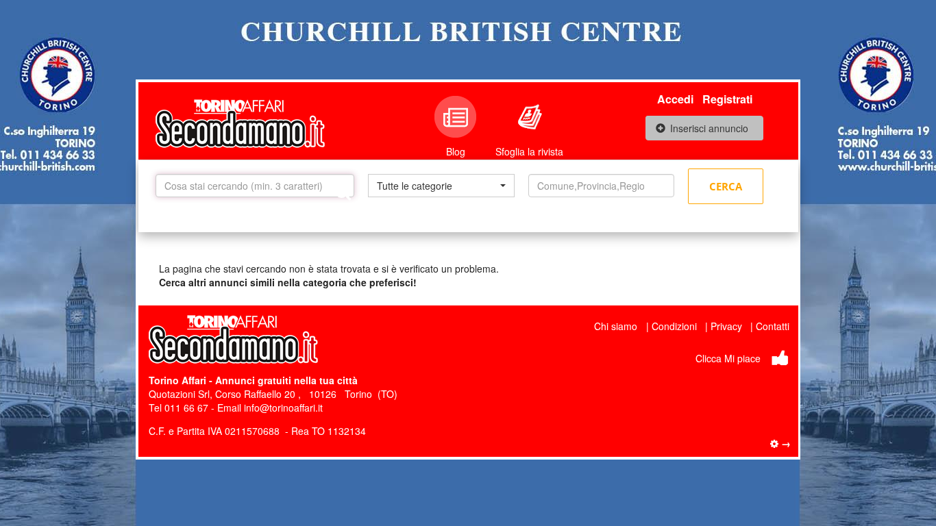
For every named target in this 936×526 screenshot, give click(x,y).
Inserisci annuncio (709, 128)
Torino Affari (177, 380)
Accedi (675, 99)
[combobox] (441, 185)
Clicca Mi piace (728, 358)
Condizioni (674, 326)
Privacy (726, 326)
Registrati (727, 99)
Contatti (772, 326)
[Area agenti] (780, 443)
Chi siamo (615, 326)
